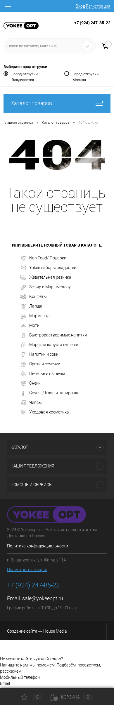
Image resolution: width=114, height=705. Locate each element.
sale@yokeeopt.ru (42, 598)
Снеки (35, 383)
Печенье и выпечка (47, 373)
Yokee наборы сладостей (52, 267)
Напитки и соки (43, 354)
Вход (80, 6)
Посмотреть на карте (27, 569)
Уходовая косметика (49, 412)
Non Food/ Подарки (47, 258)
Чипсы (35, 402)
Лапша (35, 306)
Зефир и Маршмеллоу (50, 287)
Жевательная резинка (50, 277)
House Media (55, 631)
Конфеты (38, 296)
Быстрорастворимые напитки (58, 335)
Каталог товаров (31, 103)
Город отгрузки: (25, 77)
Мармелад (39, 315)
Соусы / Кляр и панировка (54, 392)
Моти (34, 325)
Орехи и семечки (44, 364)
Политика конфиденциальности (37, 546)
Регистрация (98, 6)
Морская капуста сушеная (54, 344)
